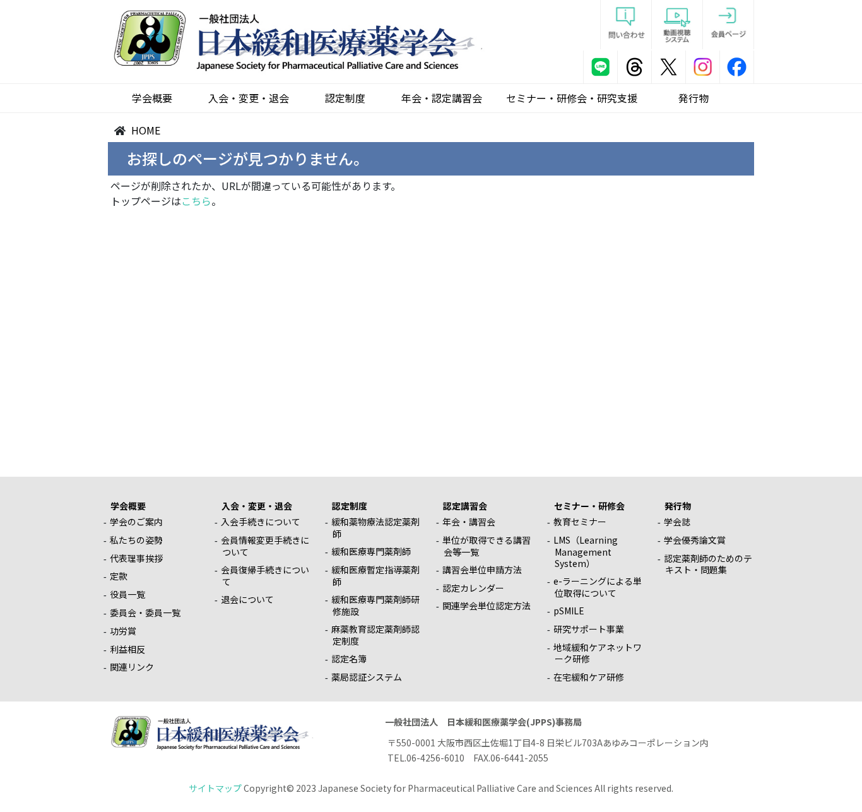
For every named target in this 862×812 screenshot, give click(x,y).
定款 (118, 576)
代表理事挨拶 (136, 558)
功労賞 (123, 630)
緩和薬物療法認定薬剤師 (375, 527)
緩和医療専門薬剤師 (371, 551)
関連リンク (132, 666)
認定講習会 (465, 505)
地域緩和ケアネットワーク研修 (597, 653)
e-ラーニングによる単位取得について (597, 587)
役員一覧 (127, 594)
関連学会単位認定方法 (486, 605)
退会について (247, 599)
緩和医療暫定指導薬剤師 (375, 575)
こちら (196, 200)
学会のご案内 (136, 521)
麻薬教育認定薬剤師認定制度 (375, 635)
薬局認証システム (366, 677)
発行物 (693, 97)
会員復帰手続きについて (265, 575)
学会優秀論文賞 (695, 540)
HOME (145, 130)
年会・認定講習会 (441, 97)
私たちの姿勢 (136, 540)
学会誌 (677, 521)
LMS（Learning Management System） (585, 552)
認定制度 (345, 97)
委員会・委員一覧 (145, 612)
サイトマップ (215, 788)
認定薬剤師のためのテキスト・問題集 (708, 564)
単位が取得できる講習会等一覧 (486, 546)
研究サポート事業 (588, 629)
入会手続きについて (260, 521)
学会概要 (152, 97)
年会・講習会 (468, 521)
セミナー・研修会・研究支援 (571, 97)
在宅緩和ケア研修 (588, 677)
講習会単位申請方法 (482, 569)
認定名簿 (349, 658)
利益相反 (127, 649)
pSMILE (568, 610)
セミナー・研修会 (589, 505)
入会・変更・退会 (248, 97)
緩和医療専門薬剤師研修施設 (375, 605)
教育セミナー (579, 521)
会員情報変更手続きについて (265, 546)
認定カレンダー (473, 588)
